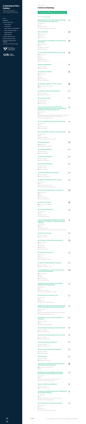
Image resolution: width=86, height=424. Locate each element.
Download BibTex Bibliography (46, 12)
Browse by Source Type (8, 22)
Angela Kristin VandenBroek (72, 418)
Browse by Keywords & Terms (9, 38)
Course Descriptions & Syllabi (10, 30)
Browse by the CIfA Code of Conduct (10, 43)
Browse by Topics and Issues (9, 36)
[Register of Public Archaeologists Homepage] (11, 48)
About (4, 18)
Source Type (47, 16)
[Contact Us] (7, 421)
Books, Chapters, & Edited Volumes (11, 28)
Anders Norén (52, 418)
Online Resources (8, 34)
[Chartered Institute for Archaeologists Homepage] (11, 55)
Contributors (5, 20)
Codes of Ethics (7, 24)
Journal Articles (7, 26)
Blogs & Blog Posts (8, 32)
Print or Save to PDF (61, 12)
